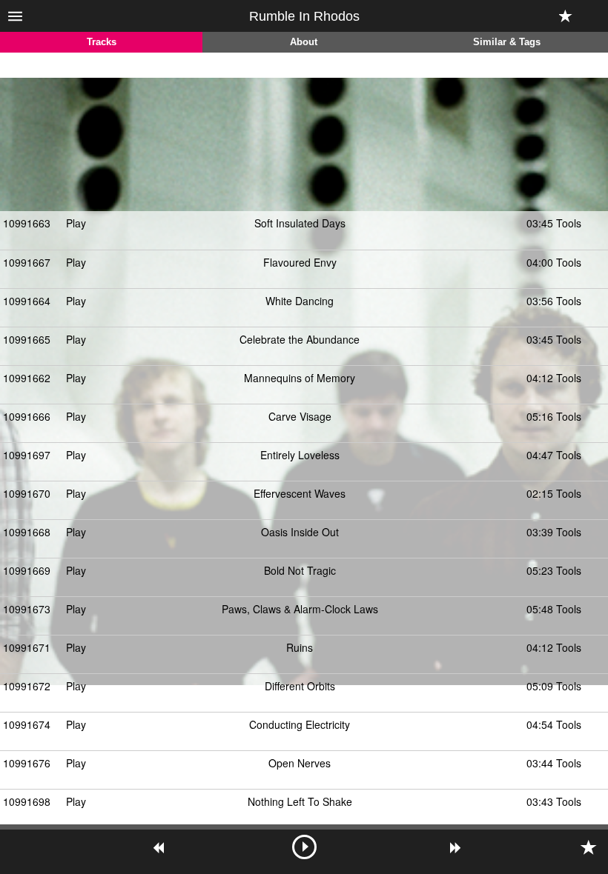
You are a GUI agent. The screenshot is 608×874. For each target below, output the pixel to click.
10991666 (26, 416)
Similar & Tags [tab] (507, 42)
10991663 (26, 223)
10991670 (26, 493)
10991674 (26, 724)
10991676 (26, 762)
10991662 (26, 377)
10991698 (26, 801)
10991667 (26, 262)
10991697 (26, 454)
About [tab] (303, 42)
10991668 (26, 531)
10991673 (26, 608)
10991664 (26, 300)
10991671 (26, 647)
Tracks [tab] (101, 42)
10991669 (26, 570)
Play (76, 223)
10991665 (26, 339)
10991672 (26, 685)
